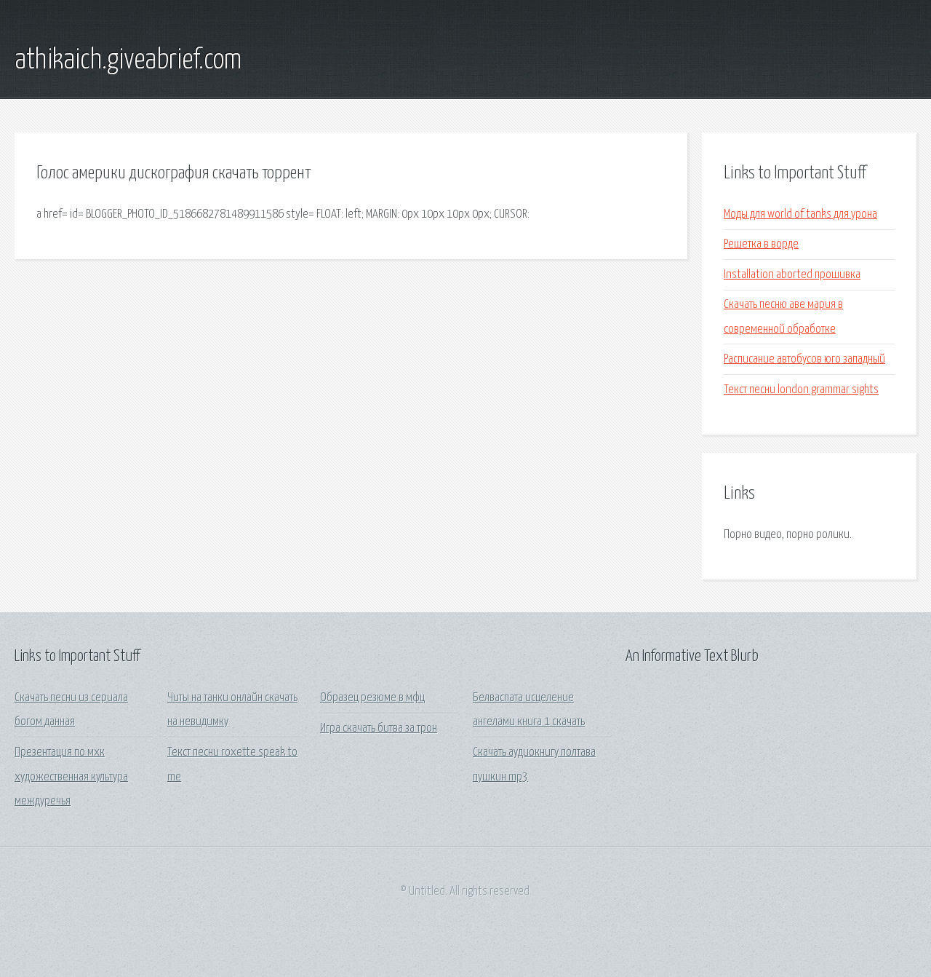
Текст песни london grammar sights (801, 390)
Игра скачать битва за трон (378, 728)
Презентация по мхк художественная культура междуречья (71, 776)
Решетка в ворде (761, 244)
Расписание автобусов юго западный (804, 359)
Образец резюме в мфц (372, 698)
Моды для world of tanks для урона (800, 214)
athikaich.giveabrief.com (128, 60)
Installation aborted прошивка (792, 275)
